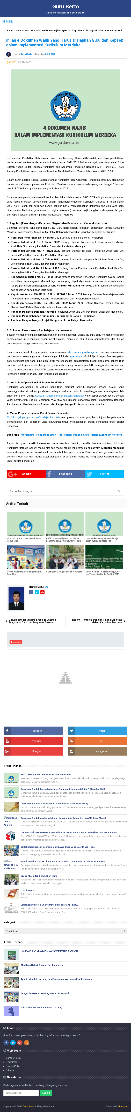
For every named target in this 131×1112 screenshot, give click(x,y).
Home (10, 30)
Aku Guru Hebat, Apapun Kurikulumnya (42, 965)
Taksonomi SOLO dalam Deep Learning (41, 1007)
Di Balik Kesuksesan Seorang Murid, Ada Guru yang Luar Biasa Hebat (58, 847)
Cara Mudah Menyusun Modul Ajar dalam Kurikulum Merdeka (102, 539)
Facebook (65, 474)
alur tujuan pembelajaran (83, 352)
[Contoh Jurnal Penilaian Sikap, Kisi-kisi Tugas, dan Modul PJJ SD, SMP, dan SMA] (104, 557)
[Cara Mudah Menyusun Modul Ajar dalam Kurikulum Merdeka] (104, 524)
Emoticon (16, 642)
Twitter (104, 474)
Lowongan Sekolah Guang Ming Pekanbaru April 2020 (49, 904)
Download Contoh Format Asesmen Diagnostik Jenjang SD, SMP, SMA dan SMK (63, 789)
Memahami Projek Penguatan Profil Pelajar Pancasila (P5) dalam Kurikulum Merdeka (72, 434)
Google (26, 474)
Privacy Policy (13, 1066)
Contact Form (13, 1058)
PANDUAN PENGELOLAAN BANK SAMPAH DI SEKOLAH (49, 951)
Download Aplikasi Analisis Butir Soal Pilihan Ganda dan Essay (54, 803)
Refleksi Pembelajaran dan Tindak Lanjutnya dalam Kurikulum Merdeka (63, 539)
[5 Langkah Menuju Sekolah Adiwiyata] (65, 557)
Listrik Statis (27, 890)
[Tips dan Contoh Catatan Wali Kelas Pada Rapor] (26, 524)
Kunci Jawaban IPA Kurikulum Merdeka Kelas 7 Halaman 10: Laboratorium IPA (63, 861)
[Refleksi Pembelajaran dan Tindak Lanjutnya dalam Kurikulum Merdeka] (65, 524)
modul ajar (76, 356)
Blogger (123, 1106)
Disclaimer (11, 1062)
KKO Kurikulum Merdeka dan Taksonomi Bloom (46, 774)
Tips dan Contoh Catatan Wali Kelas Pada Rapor (24, 539)
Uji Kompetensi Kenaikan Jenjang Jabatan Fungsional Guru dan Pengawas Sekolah (32, 621)
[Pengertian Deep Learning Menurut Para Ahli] (26, 557)
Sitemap (10, 1070)
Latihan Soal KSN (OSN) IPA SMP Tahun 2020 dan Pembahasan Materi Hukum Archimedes (69, 832)
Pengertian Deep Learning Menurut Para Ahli (24, 573)
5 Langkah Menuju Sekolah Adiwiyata (64, 572)
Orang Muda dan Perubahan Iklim (39, 876)
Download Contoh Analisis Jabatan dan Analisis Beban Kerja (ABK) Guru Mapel (63, 818)
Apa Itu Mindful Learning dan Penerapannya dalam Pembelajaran (56, 979)
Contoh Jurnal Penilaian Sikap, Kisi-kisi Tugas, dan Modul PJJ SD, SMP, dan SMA (102, 574)
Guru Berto (36, 587)
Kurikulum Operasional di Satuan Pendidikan (60, 395)
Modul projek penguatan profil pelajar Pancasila (34, 417)
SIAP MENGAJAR (24, 30)
